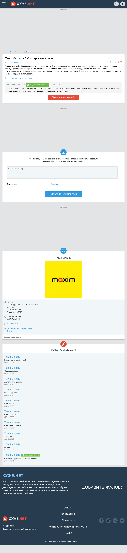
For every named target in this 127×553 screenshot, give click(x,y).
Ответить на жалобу (63, 97)
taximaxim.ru (12, 324)
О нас (67, 507)
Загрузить (55, 184)
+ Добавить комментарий (63, 194)
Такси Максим (12, 357)
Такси (9, 331)
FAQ (67, 532)
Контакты (67, 513)
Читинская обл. (21, 78)
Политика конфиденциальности (67, 526)
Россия (11, 78)
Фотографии (12, 184)
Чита (30, 78)
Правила (67, 520)
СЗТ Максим (19, 85)
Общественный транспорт (19, 329)
